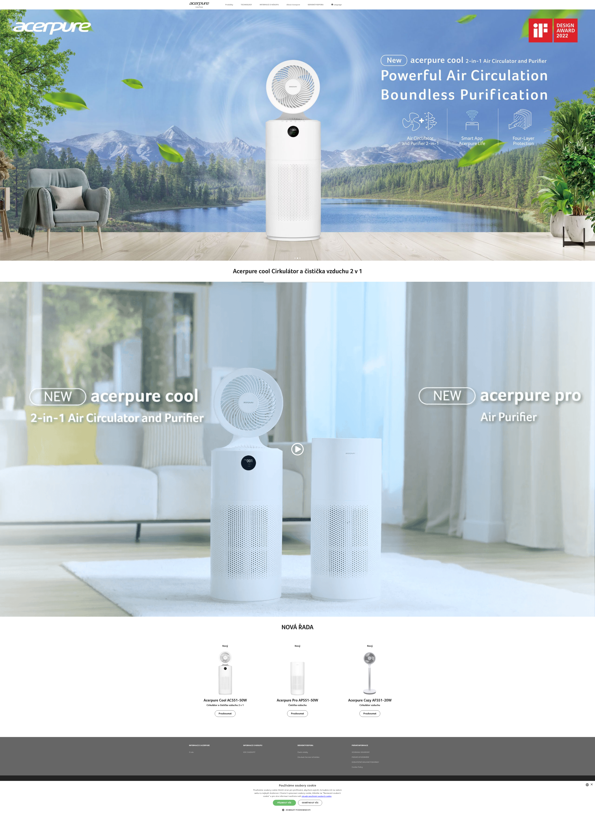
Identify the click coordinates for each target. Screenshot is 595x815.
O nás (191, 752)
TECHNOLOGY (246, 5)
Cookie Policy (357, 767)
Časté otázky (303, 752)
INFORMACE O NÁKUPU (269, 5)
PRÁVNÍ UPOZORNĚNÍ (360, 757)
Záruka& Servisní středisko (309, 757)
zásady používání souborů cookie (316, 796)
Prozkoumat (225, 713)
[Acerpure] (199, 4)
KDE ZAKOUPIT (249, 752)
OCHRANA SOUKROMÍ (360, 752)
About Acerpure (293, 5)
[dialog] (297, 798)
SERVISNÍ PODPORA (316, 5)
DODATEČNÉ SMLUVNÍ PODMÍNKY (365, 762)
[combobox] (587, 784)
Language (338, 5)
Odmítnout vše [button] (310, 802)
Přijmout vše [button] (284, 802)
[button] (295, 258)
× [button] (591, 784)
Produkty (229, 5)
